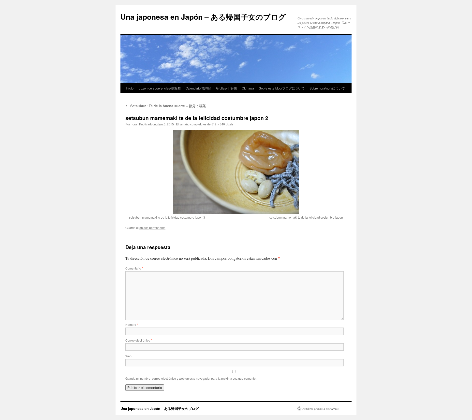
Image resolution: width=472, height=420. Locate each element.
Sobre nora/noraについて (327, 88)
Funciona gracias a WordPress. (320, 408)
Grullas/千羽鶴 (226, 88)
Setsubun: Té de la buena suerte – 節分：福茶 (165, 105)
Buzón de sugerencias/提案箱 (159, 88)
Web (128, 356)
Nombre (131, 324)
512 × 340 (218, 124)
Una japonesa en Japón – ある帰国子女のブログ (203, 16)
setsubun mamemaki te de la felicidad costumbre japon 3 (167, 217)
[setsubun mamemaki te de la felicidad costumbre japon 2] (236, 172)
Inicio (129, 88)
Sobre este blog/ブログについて (282, 88)
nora (134, 124)
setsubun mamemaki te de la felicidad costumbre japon (306, 217)
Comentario (134, 268)
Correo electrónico (138, 340)
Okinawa (248, 88)
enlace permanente (152, 227)
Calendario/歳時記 (198, 88)
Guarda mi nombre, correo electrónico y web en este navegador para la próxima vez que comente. (190, 378)
